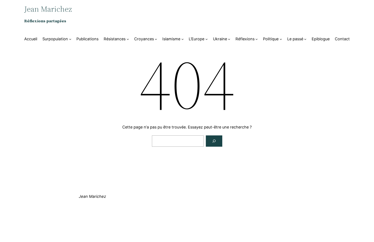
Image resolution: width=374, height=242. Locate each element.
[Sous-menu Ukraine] (229, 39)
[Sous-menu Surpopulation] (70, 39)
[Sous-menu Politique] (281, 39)
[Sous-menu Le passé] (305, 39)
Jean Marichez (92, 196)
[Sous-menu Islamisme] (182, 39)
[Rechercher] (214, 141)
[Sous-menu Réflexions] (256, 39)
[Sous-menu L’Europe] (206, 39)
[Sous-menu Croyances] (156, 39)
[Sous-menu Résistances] (128, 39)
